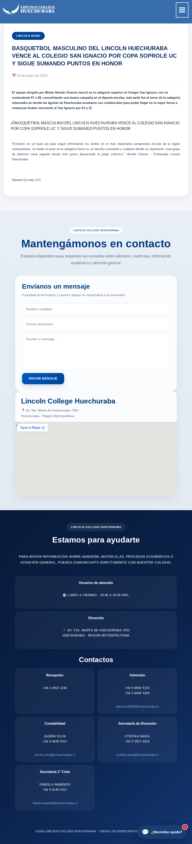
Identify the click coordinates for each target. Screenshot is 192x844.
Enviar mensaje (43, 378)
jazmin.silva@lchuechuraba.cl (55, 755)
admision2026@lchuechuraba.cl (137, 706)
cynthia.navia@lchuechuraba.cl (137, 755)
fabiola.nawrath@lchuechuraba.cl (55, 803)
